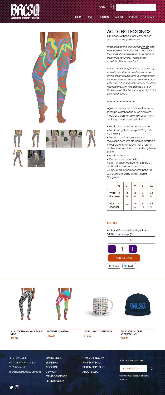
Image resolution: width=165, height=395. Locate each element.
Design (104, 17)
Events (133, 17)
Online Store (54, 357)
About (119, 17)
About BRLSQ (90, 371)
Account (52, 367)
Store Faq (52, 362)
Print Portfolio (92, 362)
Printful (145, 46)
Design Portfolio (93, 367)
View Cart (52, 371)
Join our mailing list (131, 360)
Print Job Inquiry (93, 357)
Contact (149, 17)
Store (78, 17)
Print (91, 17)
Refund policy (55, 380)
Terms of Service (56, 376)
